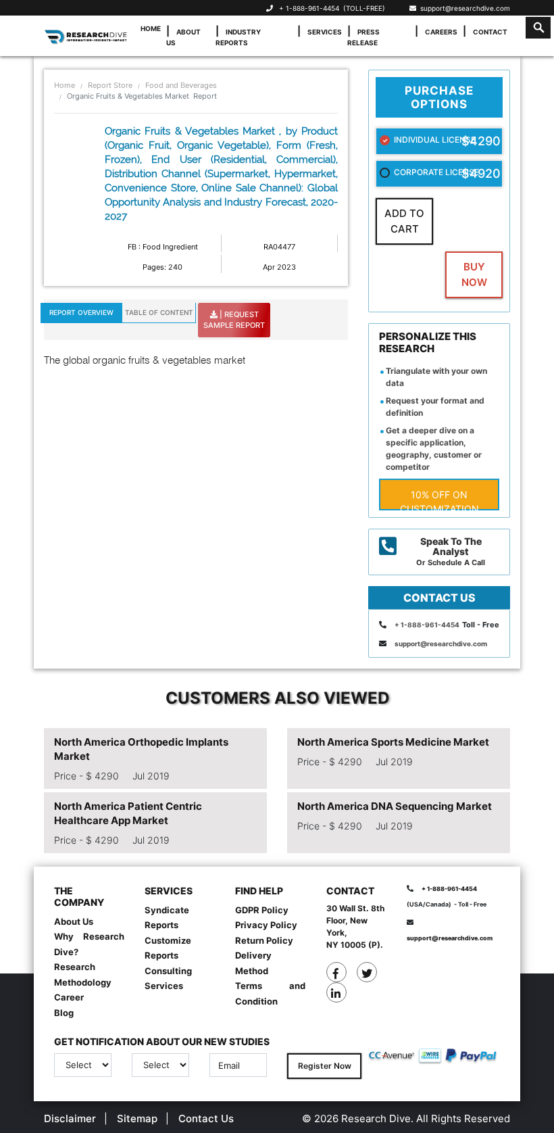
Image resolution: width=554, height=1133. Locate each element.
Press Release (363, 37)
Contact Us (206, 1118)
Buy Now (474, 274)
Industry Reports (238, 37)
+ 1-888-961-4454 (309, 8)
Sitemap (137, 1118)
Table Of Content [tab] (159, 312)
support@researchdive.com (463, 8)
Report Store (110, 85)
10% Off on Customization (439, 499)
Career (69, 997)
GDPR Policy (261, 910)
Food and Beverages (181, 85)
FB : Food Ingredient (163, 246)
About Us (183, 37)
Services (324, 32)
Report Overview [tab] (81, 312)
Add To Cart (404, 221)
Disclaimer (70, 1118)
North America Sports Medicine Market (393, 742)
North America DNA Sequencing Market (394, 806)
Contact (490, 32)
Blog (64, 1012)
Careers (441, 32)
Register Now (324, 1066)
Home (151, 28)
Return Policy (264, 940)
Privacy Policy (266, 924)
